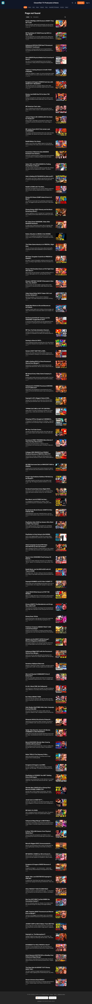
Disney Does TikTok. (32, 616)
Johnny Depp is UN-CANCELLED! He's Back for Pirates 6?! (39, 117)
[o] (61, 23)
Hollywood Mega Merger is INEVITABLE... (38, 821)
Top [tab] (31, 17)
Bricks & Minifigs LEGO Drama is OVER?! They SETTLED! (40, 21)
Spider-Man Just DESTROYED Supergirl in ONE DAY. (38, 877)
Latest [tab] (27, 17)
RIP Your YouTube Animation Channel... (38, 330)
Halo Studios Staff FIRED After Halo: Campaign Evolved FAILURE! (40, 708)
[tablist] (32, 17)
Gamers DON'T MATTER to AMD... (36, 351)
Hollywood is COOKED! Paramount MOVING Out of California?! (39, 386)
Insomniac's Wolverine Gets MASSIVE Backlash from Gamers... (37, 152)
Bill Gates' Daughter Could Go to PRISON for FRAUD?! (39, 257)
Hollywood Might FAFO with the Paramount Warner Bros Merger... (39, 652)
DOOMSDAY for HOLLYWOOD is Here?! (38, 945)
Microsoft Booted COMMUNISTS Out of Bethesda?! (38, 675)
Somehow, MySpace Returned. (35, 663)
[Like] (26, 29)
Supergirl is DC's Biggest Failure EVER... (38, 398)
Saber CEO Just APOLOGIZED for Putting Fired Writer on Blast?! (38, 165)
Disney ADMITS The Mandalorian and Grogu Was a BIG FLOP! (39, 605)
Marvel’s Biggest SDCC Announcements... (39, 843)
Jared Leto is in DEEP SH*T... (34, 800)
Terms (55, 994)
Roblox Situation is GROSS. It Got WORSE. (38, 234)
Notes (29, 7)
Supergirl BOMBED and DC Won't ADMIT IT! (39, 581)
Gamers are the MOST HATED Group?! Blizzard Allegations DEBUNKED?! (37, 640)
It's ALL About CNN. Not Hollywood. (36, 686)
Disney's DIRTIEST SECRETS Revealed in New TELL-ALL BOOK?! (39, 282)
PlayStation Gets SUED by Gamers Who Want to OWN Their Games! (39, 523)
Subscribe (80, 3)
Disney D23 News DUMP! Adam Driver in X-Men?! (39, 198)
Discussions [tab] (35, 17)
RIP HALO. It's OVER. (32, 810)
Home (25, 7)
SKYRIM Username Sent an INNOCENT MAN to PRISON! (40, 465)
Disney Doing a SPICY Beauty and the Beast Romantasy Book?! (39, 210)
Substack (39, 1001)
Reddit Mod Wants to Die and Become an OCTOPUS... (38, 306)
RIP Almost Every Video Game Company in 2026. (38, 374)
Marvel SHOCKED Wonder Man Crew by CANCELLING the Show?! (38, 743)
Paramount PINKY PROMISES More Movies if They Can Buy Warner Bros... (39, 441)
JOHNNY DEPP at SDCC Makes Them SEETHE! (40, 924)
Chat (34, 7)
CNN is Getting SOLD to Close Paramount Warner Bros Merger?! (38, 362)
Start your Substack (42, 997)
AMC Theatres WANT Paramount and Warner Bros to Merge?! (39, 912)
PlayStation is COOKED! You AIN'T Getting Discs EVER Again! (38, 776)
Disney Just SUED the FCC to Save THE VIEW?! (38, 95)
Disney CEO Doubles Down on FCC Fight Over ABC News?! (40, 269)
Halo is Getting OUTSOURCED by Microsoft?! (39, 176)
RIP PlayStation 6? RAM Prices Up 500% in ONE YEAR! (38, 34)
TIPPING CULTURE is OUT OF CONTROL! (38, 408)
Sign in (88, 3)
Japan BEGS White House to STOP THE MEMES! (38, 593)
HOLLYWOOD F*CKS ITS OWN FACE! (37, 889)
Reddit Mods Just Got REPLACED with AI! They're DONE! (38, 570)
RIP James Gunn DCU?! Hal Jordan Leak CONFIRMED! (38, 130)
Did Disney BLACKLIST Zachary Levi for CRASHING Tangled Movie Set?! (38, 318)
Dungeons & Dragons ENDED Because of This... (38, 865)
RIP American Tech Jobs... (34, 106)
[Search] (72, 2)
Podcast (42, 7)
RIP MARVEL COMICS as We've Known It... (38, 854)
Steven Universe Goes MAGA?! (35, 979)
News (37, 7)
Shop (46, 7)
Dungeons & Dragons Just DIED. (35, 765)
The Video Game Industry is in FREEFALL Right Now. (40, 245)
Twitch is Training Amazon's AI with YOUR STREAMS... (38, 70)
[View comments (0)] (35, 29)
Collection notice (61, 994)
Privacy (51, 994)
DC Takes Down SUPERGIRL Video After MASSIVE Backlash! (38, 222)
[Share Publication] (75, 2)
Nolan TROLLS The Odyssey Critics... (37, 754)
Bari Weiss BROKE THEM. (33, 697)
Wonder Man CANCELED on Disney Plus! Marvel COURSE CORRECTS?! (38, 788)
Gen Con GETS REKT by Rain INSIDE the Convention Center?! (38, 900)
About (66, 7)
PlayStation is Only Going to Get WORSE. (38, 534)
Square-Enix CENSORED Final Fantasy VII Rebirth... (38, 558)
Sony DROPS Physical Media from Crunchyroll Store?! (40, 58)
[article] (46, 25)
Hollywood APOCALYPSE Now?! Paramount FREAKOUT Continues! (39, 46)
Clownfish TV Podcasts (54, 7)
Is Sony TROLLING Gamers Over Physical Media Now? (38, 832)
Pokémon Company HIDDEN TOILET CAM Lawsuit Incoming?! (38, 627)
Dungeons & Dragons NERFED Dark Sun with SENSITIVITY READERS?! (39, 83)
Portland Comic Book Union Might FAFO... (38, 489)
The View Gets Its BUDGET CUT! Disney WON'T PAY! (38, 968)
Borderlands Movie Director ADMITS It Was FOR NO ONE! (39, 510)
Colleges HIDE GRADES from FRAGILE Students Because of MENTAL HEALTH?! (38, 453)
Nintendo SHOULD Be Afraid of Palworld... (38, 719)
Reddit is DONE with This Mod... (35, 187)
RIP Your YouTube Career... (34, 429)
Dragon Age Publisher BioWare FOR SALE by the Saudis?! (39, 477)
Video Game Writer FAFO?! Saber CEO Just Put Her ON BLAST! (39, 294)
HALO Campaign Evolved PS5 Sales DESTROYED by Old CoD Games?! (36, 545)
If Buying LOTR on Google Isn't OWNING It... (39, 419)
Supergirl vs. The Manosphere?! (35, 934)
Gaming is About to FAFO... (34, 340)
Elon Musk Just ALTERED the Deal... (37, 499)
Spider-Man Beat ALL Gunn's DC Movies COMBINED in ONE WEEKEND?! (38, 731)
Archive (62, 7)
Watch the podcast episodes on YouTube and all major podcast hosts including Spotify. (38, 757)
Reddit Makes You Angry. (33, 141)
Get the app (52, 997)
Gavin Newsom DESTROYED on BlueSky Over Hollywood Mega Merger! (39, 956)
